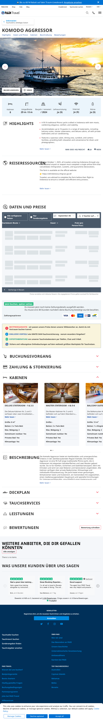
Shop (13, 7)
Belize (54, 683)
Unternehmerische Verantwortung (67, 651)
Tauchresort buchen (10, 639)
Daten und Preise (20, 35)
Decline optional (37, 716)
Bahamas (55, 678)
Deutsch (88, 7)
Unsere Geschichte (60, 646)
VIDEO (29, 90)
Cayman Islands (58, 674)
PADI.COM (4, 7)
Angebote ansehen (73, 2)
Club (20, 7)
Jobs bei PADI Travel (10, 696)
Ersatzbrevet (63, 7)
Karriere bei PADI (59, 660)
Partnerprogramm (10, 691)
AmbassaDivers (58, 655)
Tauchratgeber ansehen (12, 648)
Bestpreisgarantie (9, 674)
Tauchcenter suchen (76, 7)
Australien (56, 669)
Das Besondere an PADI (62, 642)
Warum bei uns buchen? (12, 669)
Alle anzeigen (9, 551)
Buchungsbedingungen (12, 687)
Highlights (6, 35)
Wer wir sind (57, 638)
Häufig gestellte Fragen (12, 683)
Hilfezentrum (7, 700)
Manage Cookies (14, 716)
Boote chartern (8, 678)
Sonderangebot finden (11, 643)
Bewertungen (60, 35)
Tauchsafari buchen (10, 635)
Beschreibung (46, 35)
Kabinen (33, 35)
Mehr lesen (44, 149)
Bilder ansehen (11, 90)
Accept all (60, 716)
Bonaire (55, 687)
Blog (27, 7)
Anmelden (51, 618)
